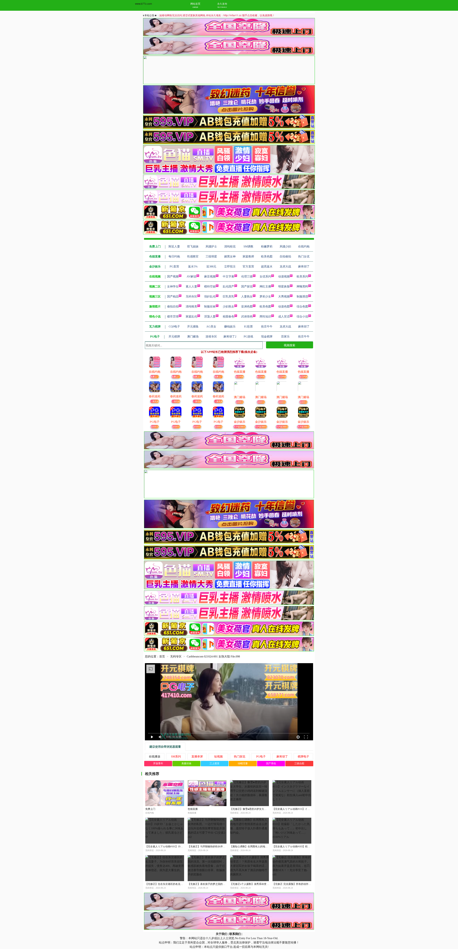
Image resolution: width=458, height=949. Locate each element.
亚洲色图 (247, 306)
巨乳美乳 (228, 296)
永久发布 (222, 3)
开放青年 (158, 763)
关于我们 (221, 933)
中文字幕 (228, 276)
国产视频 (173, 276)
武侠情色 (247, 316)
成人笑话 (284, 316)
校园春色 (228, 316)
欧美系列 (302, 276)
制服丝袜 (210, 306)
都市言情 (173, 316)
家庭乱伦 (191, 316)
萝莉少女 (265, 296)
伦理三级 (247, 276)
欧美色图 (265, 306)
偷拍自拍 (173, 306)
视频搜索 (289, 345)
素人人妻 (191, 286)
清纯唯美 (191, 306)
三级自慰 (299, 763)
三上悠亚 (214, 763)
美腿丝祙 (186, 763)
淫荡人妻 (210, 316)
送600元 (240, 401)
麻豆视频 (210, 276)
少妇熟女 (228, 306)
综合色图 (302, 306)
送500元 (155, 426)
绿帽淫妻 (243, 763)
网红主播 (265, 286)
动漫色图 (284, 306)
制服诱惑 (302, 296)
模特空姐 (210, 286)
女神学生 (173, 286)
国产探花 (247, 286)
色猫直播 (193, 809)
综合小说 (302, 316)
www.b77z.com (143, 3)
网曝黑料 (302, 286)
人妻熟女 (247, 296)
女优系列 (265, 276)
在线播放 (154, 756)
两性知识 (265, 316)
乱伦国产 (228, 286)
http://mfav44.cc (222, 7)
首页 (162, 656)
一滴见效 (154, 401)
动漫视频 (284, 276)
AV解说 (191, 276)
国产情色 (271, 763)
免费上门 (154, 376)
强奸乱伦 (210, 296)
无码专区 (191, 296)
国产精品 (173, 296)
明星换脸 (284, 286)
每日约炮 (239, 376)
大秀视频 (284, 296)
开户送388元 (239, 426)
